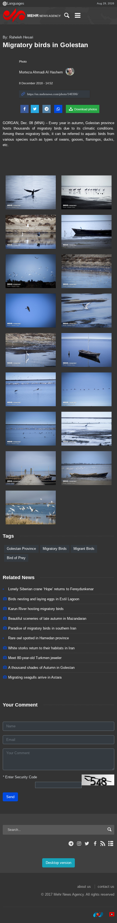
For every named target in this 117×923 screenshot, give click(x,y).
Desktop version (58, 863)
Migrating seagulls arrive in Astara (34, 677)
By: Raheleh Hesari (18, 37)
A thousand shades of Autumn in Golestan (41, 668)
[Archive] (110, 843)
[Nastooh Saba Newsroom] (95, 914)
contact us (106, 887)
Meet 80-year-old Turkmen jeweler (34, 658)
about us (84, 887)
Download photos (85, 109)
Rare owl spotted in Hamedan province (38, 638)
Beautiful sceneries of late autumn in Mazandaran (47, 619)
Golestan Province (21, 549)
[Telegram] (71, 843)
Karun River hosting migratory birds (36, 609)
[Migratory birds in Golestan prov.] (30, 192)
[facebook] (94, 843)
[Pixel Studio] (109, 914)
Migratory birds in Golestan (45, 45)
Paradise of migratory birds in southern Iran (42, 628)
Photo (23, 61)
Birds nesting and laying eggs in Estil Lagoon (43, 599)
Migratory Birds (55, 549)
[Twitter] (87, 843)
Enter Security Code (20, 777)
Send (10, 797)
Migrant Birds (83, 549)
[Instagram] (79, 843)
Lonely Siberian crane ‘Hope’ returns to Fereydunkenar (51, 589)
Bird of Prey (16, 558)
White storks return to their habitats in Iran (41, 648)
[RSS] (103, 843)
